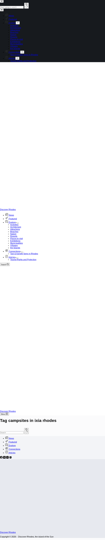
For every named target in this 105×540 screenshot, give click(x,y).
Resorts (13, 236)
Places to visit (16, 238)
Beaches (14, 232)
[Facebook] (1, 458)
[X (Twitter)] (4, 458)
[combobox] (12, 432)
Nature (13, 234)
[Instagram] (7, 458)
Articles (12, 257)
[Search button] (26, 431)
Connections (14, 251)
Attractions (15, 229)
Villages (14, 245)
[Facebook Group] (10, 458)
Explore (12, 222)
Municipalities (16, 243)
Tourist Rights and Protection (23, 260)
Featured (13, 219)
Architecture (15, 227)
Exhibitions (15, 241)
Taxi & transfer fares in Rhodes (24, 254)
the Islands (15, 248)
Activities (14, 225)
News (11, 215)
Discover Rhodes (8, 209)
